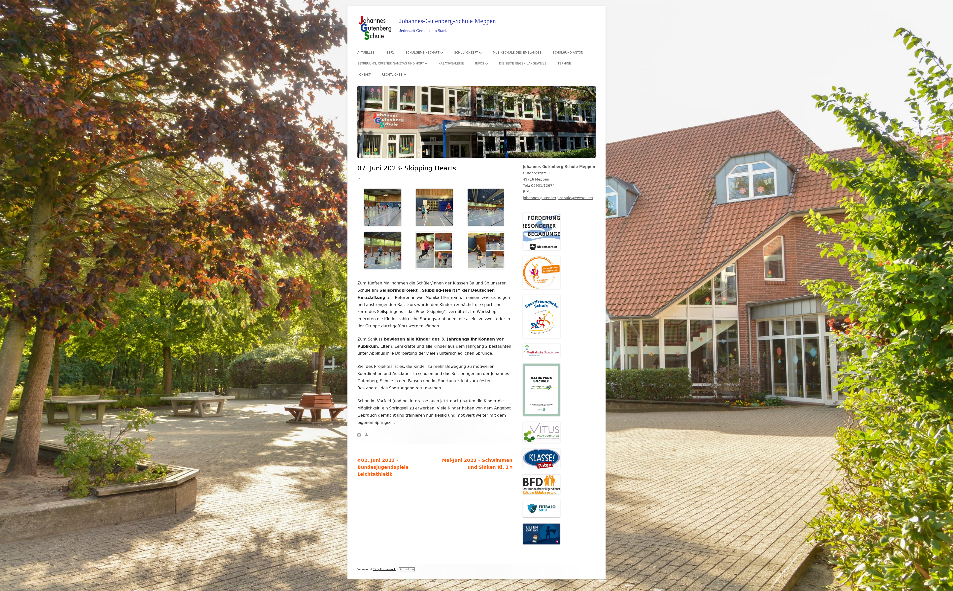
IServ (390, 52)
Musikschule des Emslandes (517, 52)
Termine (564, 63)
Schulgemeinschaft (422, 52)
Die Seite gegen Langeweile (522, 63)
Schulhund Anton (568, 52)
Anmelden (407, 569)
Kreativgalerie (451, 63)
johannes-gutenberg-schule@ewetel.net (558, 198)
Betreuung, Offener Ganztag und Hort (390, 63)
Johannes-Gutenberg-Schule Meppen (447, 21)
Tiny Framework (384, 569)
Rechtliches (392, 74)
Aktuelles (365, 52)
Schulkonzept (466, 52)
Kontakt (364, 74)
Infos (479, 63)
